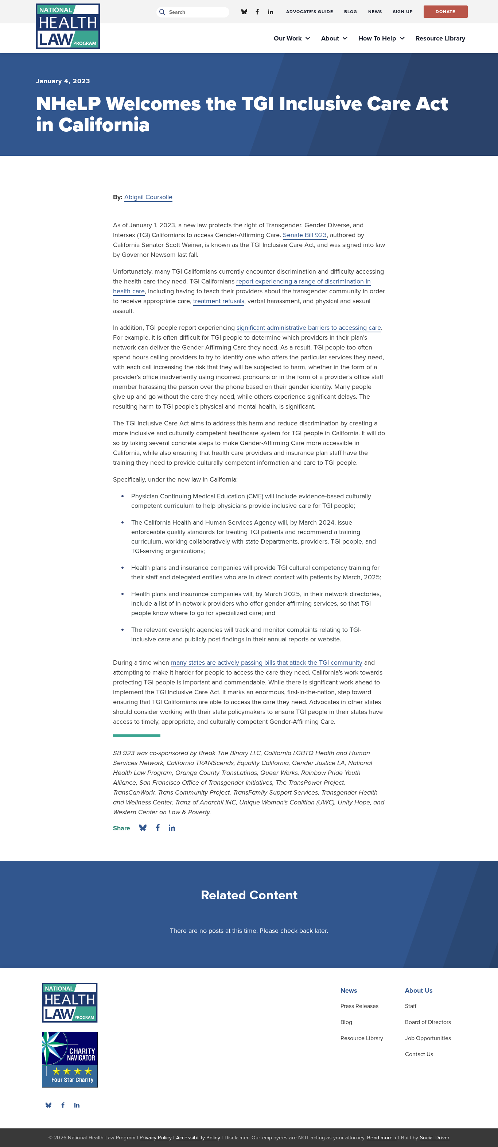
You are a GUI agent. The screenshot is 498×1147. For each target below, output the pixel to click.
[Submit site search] (161, 12)
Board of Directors (428, 1022)
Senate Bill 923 (305, 235)
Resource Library (362, 1038)
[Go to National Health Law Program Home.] (68, 26)
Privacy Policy (156, 1138)
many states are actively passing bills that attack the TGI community (266, 663)
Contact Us (419, 1054)
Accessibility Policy (198, 1138)
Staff (410, 1006)
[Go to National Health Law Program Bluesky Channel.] (244, 11)
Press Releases (359, 1006)
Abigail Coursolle (148, 197)
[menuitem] (310, 12)
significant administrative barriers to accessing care (309, 328)
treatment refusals (218, 301)
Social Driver (435, 1138)
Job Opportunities (428, 1038)
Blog (346, 1022)
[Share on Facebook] (158, 828)
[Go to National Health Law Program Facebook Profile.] (257, 11)
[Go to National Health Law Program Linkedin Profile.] (270, 11)
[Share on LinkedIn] (172, 828)
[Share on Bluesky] (143, 828)
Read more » (382, 1138)
